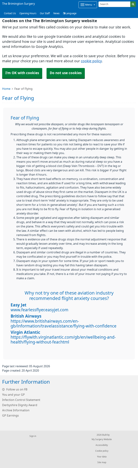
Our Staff (45, 13)
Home (6, 88)
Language (71, 13)
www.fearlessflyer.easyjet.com (39, 310)
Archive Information (15, 410)
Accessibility (102, 445)
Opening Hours (27, 13)
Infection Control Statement (21, 399)
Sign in (32, 436)
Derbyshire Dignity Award (19, 405)
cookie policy (91, 61)
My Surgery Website (102, 439)
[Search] (133, 4)
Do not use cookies (66, 73)
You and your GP (13, 394)
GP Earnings (10, 415)
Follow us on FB (16, 389)
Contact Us (10, 13)
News (56, 13)
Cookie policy (101, 451)
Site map (101, 462)
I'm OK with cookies (22, 73)
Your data (102, 457)
